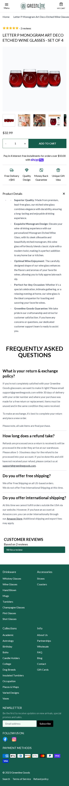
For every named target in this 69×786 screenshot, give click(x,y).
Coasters (42, 584)
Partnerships (44, 640)
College (7, 663)
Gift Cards (43, 669)
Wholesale (43, 646)
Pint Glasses (9, 613)
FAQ (39, 652)
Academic (8, 634)
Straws (41, 578)
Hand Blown (9, 590)
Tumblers (8, 601)
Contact (41, 663)
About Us (42, 634)
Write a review (14, 549)
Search (6, 778)
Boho (6, 652)
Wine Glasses (10, 584)
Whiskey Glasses (12, 578)
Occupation (9, 681)
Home (6, 16)
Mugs (6, 595)
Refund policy (40, 778)
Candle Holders (11, 658)
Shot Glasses (10, 618)
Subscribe (45, 723)
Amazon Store (14, 518)
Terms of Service (22, 778)
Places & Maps (11, 686)
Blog (39, 658)
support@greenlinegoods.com (19, 465)
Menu (6, 8)
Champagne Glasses (14, 607)
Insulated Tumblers (13, 675)
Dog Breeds (9, 669)
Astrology (8, 640)
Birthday (7, 646)
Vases (6, 698)
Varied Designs (11, 692)
